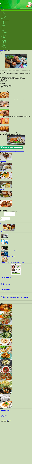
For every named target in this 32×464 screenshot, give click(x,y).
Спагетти (3, 25)
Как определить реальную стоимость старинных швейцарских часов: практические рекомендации (12, 262)
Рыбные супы (4, 16)
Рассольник (3, 13)
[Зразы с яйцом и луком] (6, 169)
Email (1, 218)
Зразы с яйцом (2, 189)
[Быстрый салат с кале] (6, 338)
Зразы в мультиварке (3, 161)
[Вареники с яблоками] (6, 310)
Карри (3, 27)
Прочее (2, 46)
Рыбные (3, 19)
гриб (0, 149)
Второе (2, 18)
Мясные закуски (4, 41)
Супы (3, 11)
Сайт (0, 219)
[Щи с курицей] (6, 331)
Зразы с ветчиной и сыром (4, 198)
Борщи (3, 12)
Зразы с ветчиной (3, 231)
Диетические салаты (4, 33)
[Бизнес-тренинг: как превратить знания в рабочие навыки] (4, 238)
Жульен (3, 26)
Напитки (2, 43)
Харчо (3, 14)
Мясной (3, 30)
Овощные (3, 21)
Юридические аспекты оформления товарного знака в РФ (8, 256)
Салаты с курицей (4, 32)
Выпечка (2, 36)
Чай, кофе (3, 45)
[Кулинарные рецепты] (4, 6)
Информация (4, 47)
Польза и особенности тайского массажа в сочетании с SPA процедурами (9, 250)
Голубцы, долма (4, 22)
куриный (4, 149)
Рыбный (3, 31)
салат (2, 302)
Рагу (3, 23)
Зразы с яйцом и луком (3, 170)
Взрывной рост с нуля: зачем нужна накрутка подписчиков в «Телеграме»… (10, 244)
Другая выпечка (4, 38)
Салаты (2, 29)
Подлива (3, 28)
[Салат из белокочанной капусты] (6, 324)
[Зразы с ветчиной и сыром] (6, 197)
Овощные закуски (4, 42)
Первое (2, 10)
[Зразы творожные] (6, 178)
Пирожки (3, 37)
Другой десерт (4, 40)
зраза (1, 149)
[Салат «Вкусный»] (6, 317)
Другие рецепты (4, 17)
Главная (1, 50)
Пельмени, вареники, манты (5, 20)
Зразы (4, 50)
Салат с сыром (4, 35)
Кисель (3, 44)
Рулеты (3, 24)
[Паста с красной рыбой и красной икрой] (6, 345)
